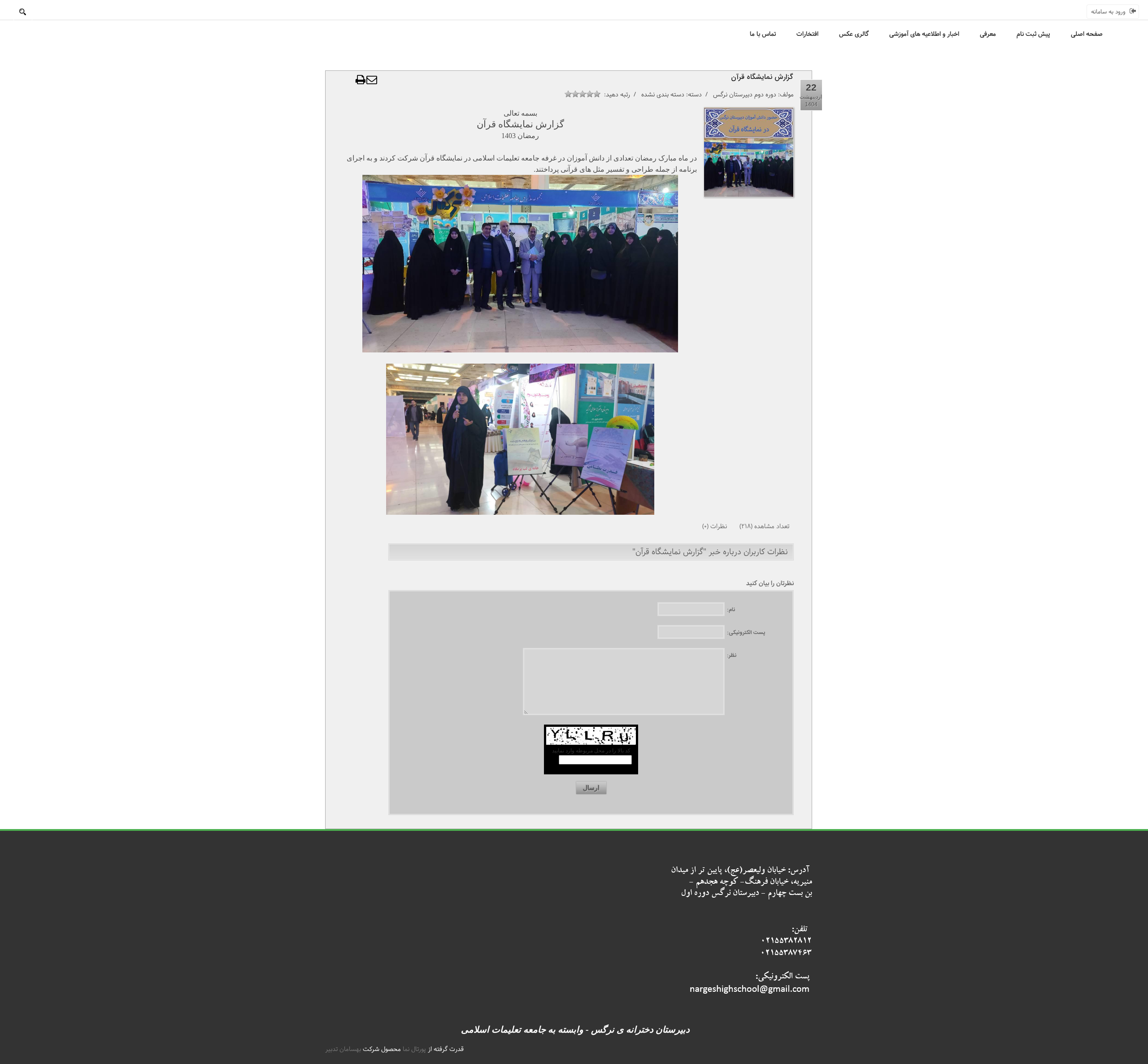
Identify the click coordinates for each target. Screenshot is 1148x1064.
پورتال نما (414, 1049)
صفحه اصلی (1087, 34)
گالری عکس (854, 34)
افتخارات (807, 34)
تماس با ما (763, 34)
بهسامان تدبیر (343, 1049)
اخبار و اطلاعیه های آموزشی (924, 34)
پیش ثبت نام (1033, 34)
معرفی (988, 34)
